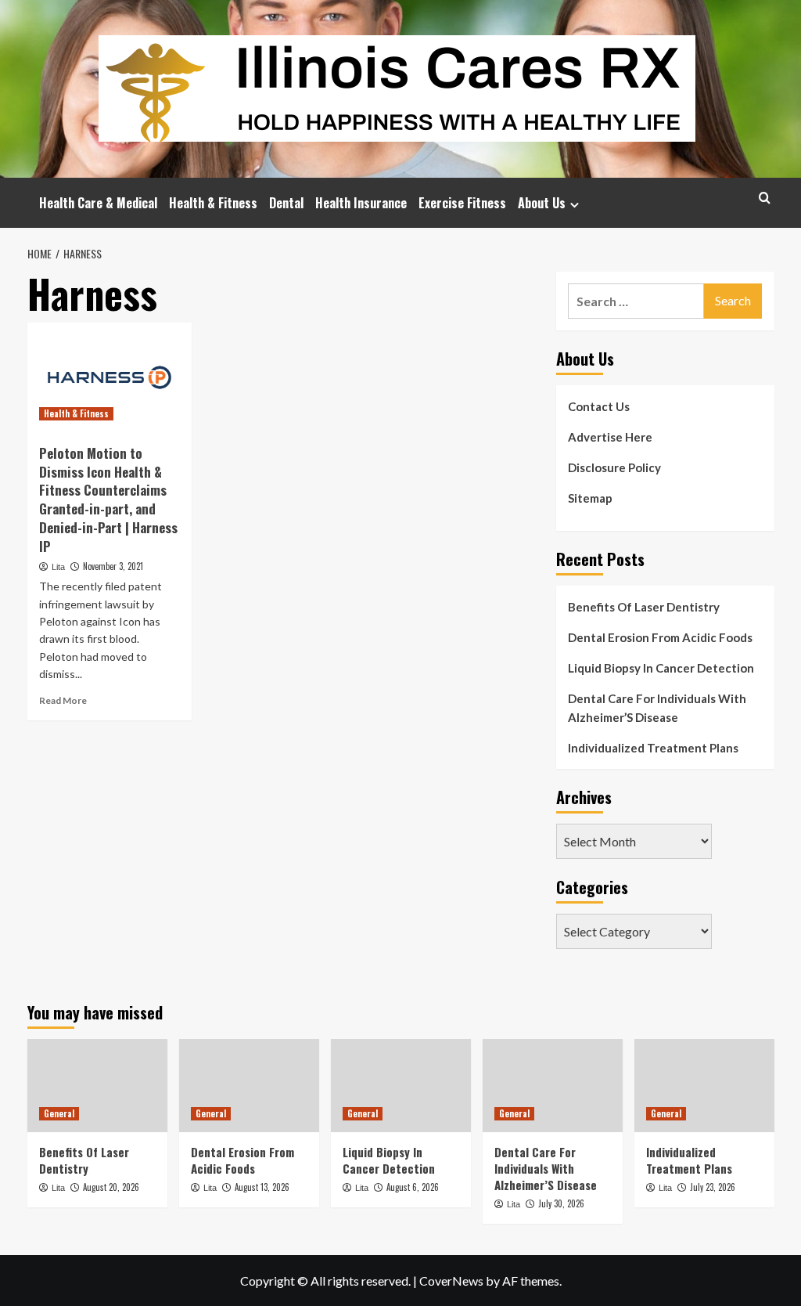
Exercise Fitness (462, 202)
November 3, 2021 (113, 566)
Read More (63, 700)
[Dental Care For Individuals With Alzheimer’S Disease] (553, 1085)
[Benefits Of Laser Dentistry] (97, 1085)
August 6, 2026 (412, 1187)
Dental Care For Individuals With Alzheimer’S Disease (657, 707)
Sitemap (590, 498)
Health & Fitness (213, 202)
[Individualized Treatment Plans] (704, 1085)
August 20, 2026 (111, 1187)
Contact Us (599, 406)
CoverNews (451, 1280)
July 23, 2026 (712, 1187)
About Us (542, 202)
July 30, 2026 (561, 1203)
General (59, 1113)
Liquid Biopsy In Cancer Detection (661, 668)
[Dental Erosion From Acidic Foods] (249, 1085)
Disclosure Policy (614, 467)
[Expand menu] (575, 204)
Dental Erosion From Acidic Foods (660, 637)
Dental (286, 202)
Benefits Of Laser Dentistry (644, 607)
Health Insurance (361, 202)
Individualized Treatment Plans (653, 748)
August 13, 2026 (262, 1187)
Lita (58, 567)
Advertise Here (610, 437)
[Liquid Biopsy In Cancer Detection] (401, 1085)
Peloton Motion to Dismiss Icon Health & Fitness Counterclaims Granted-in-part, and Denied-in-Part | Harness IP (108, 499)
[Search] (764, 197)
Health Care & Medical (98, 202)
